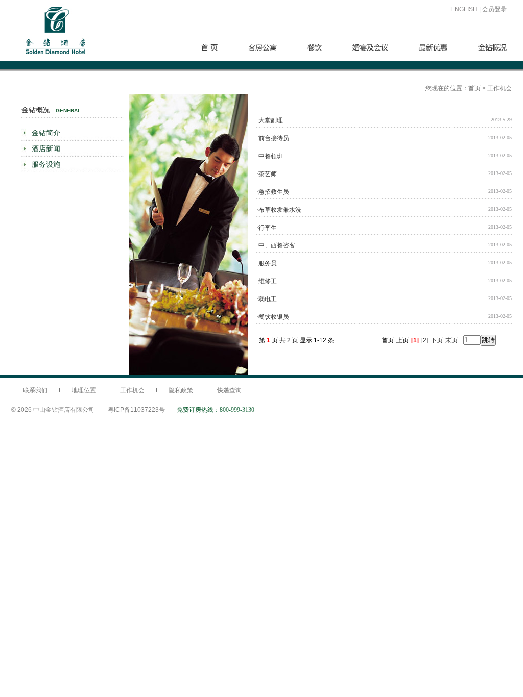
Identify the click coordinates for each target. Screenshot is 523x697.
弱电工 (266, 299)
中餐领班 (269, 156)
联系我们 (35, 390)
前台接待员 (272, 138)
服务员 (266, 263)
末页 (451, 340)
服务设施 (46, 164)
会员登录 (494, 9)
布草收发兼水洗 (278, 209)
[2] (424, 340)
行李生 (266, 227)
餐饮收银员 (272, 316)
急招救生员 (272, 191)
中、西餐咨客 (275, 245)
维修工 (266, 281)
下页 (437, 340)
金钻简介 (46, 133)
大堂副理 (269, 120)
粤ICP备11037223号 (136, 409)
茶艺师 (266, 174)
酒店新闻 (46, 148)
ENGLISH (464, 9)
